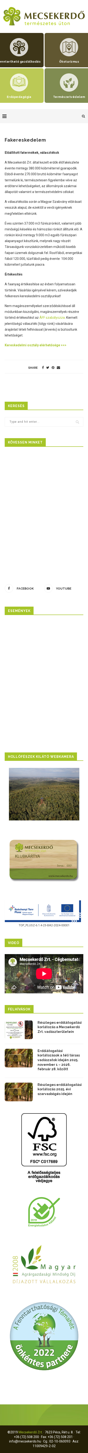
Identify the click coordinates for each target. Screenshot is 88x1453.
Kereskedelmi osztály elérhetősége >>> (35, 345)
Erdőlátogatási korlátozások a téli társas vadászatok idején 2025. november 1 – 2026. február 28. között (59, 1060)
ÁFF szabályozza (52, 317)
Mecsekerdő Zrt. (31, 1432)
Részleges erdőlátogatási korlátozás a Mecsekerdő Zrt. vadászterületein (60, 1027)
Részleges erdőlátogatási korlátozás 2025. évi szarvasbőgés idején (60, 1089)
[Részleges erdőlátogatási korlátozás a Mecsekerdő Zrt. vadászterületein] (19, 1029)
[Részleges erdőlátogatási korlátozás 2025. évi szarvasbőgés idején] (19, 1092)
